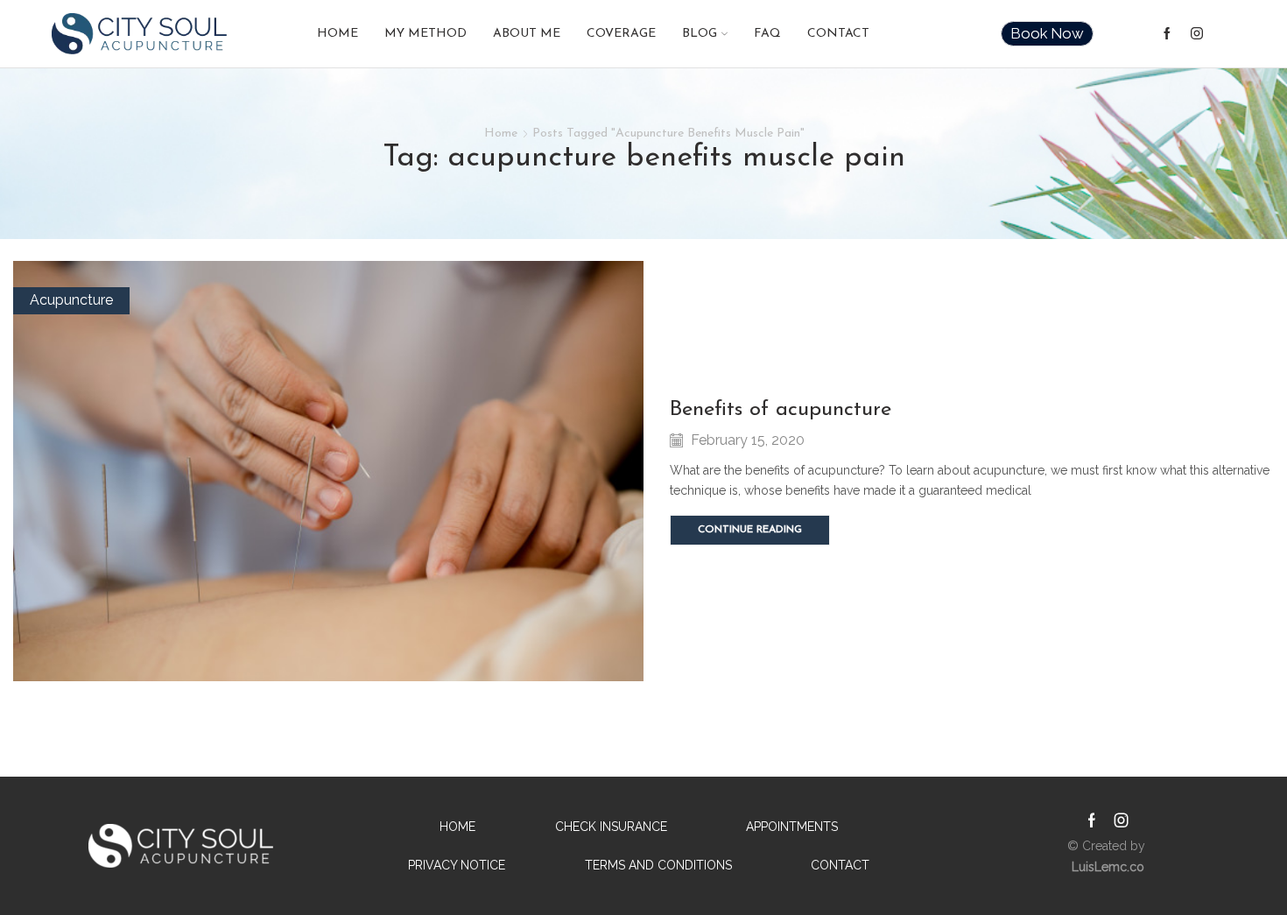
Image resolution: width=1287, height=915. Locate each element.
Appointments (792, 827)
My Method (425, 33)
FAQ (767, 33)
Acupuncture (71, 300)
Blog (699, 33)
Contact (838, 33)
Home (337, 33)
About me (526, 33)
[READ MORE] (329, 468)
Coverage (621, 33)
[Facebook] (1167, 34)
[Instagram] (1197, 34)
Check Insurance (611, 827)
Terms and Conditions (658, 865)
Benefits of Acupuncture (780, 409)
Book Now (1047, 33)
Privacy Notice (456, 865)
